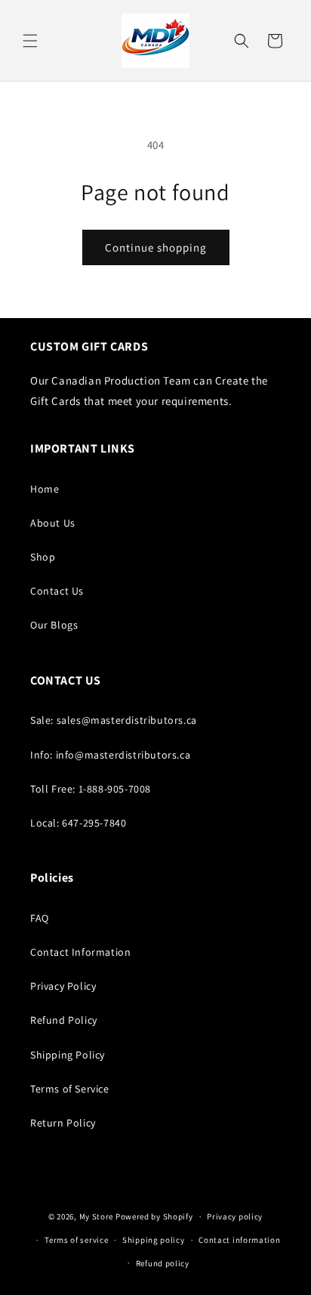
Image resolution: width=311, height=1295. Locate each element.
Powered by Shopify (154, 1216)
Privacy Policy (63, 986)
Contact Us (57, 591)
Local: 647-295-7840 (78, 823)
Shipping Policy (67, 1055)
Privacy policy (235, 1216)
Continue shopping (156, 247)
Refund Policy (63, 1020)
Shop (42, 557)
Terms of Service (69, 1089)
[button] (30, 40)
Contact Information (80, 952)
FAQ (39, 918)
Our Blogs (54, 625)
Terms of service (76, 1240)
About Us (52, 523)
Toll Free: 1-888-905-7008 (90, 789)
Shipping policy (153, 1240)
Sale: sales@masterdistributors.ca (113, 720)
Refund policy (162, 1263)
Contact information (239, 1240)
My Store (96, 1216)
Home (44, 489)
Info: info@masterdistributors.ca (110, 755)
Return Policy (63, 1123)
